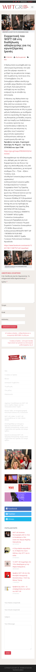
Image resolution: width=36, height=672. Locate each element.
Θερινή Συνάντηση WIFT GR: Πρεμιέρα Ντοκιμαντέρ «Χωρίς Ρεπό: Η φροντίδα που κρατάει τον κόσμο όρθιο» (16, 437)
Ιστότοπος (5, 319)
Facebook (12, 508)
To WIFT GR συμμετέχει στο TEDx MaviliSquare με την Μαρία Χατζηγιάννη (22, 564)
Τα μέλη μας (8, 386)
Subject (7, 617)
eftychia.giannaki (20, 57)
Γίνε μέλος (8, 390)
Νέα (5, 59)
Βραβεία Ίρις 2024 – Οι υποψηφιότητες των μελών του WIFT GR (21, 589)
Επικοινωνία (9, 394)
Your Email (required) (12, 610)
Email (3, 312)
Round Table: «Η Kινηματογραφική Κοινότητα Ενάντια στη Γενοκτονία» (16, 411)
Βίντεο (7, 379)
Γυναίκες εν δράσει (11, 375)
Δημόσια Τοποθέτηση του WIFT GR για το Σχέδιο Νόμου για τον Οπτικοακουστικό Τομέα (16, 405)
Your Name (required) (12, 603)
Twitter (11, 514)
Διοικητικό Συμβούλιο (12, 383)
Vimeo (11, 519)
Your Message (10, 624)
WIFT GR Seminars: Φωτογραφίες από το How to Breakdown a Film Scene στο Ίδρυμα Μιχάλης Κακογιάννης (21, 537)
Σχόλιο (4, 282)
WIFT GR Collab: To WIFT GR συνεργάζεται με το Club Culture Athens (15, 418)
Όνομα (4, 305)
